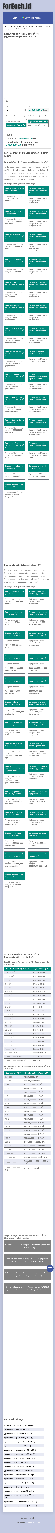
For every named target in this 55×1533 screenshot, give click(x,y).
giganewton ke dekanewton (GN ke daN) (19, 1458)
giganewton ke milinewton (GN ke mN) (19, 1470)
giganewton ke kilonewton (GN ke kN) (18, 1433)
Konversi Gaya (32, 26)
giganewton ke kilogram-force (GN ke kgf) (20, 1442)
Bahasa (24, 1518)
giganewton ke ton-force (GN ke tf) (17, 1446)
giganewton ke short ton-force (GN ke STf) (20, 1501)
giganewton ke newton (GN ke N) (17, 1429)
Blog (15, 17)
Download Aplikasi (33, 17)
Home (6, 26)
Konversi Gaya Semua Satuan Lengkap (19, 1425)
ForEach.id (20, 1522)
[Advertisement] (27, 67)
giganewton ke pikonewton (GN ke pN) (19, 1483)
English (31, 1518)
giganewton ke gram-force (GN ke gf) (18, 1437)
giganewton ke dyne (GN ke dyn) (16, 1487)
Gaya (8, 101)
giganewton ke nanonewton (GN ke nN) (19, 1479)
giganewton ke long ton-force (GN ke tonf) (20, 1506)
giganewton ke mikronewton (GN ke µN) (19, 1474)
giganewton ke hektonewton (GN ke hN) (19, 1454)
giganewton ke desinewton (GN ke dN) (19, 1462)
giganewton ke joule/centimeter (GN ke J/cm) (19, 1496)
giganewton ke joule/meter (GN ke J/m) (19, 1491)
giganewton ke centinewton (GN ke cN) (19, 1466)
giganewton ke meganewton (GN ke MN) (20, 1450)
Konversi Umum (17, 26)
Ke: (29, 106)
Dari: (7, 106)
